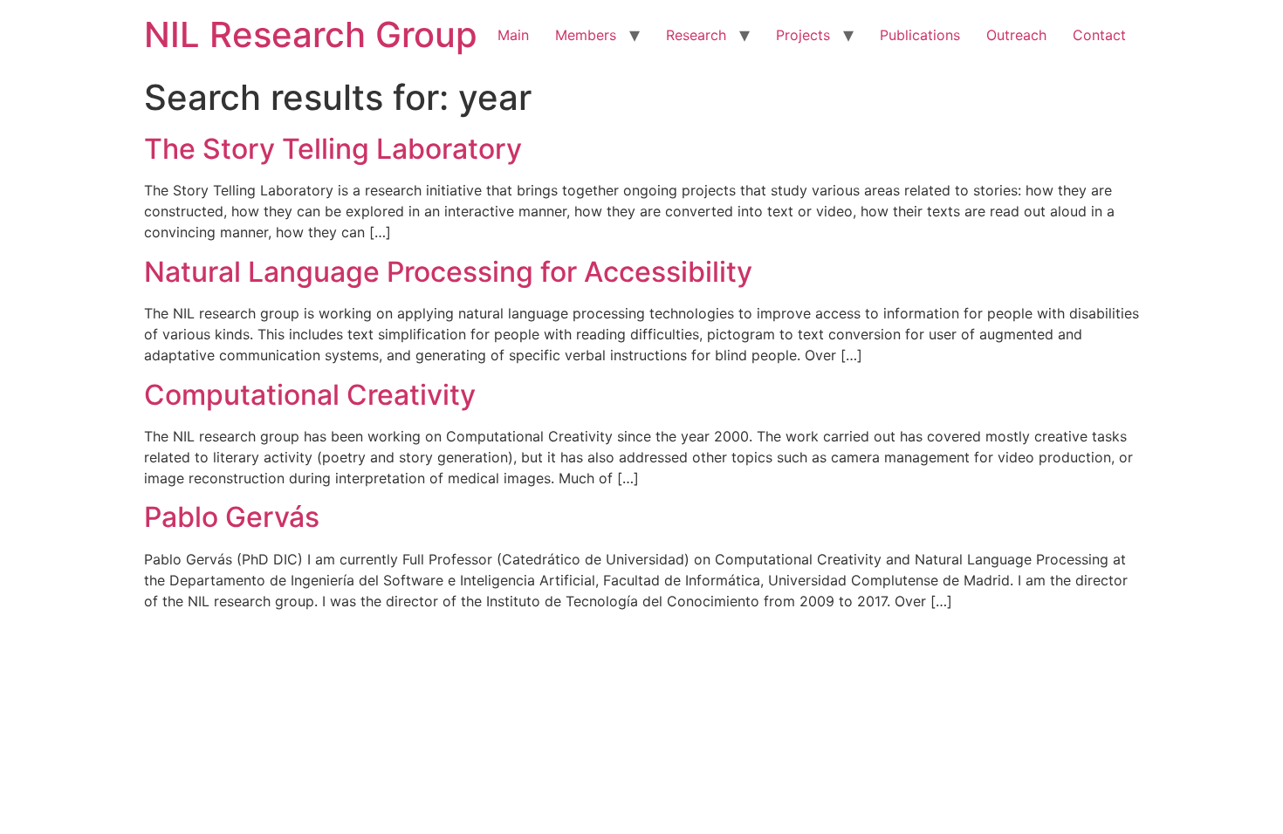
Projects (803, 35)
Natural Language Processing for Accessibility (448, 272)
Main (513, 35)
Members (585, 35)
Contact (1099, 35)
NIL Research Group (310, 34)
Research (696, 35)
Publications (920, 35)
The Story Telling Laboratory (333, 149)
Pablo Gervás (231, 517)
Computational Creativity (310, 395)
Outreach (1016, 35)
